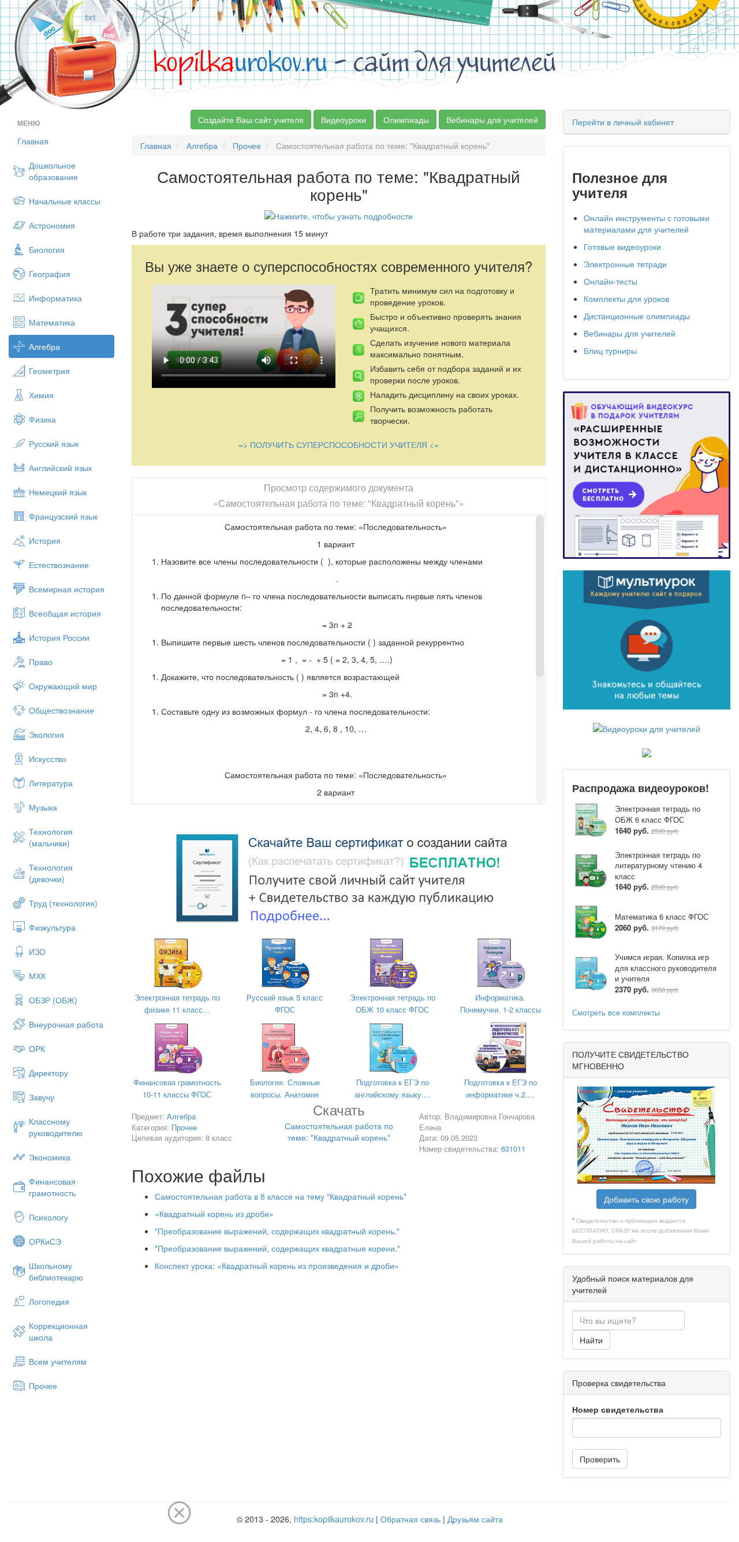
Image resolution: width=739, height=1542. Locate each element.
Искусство (47, 758)
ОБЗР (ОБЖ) (53, 1000)
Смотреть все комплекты (616, 1012)
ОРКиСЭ (45, 1241)
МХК (37, 975)
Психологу (48, 1217)
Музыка (43, 807)
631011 (513, 1148)
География (49, 273)
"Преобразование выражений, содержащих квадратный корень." (277, 1231)
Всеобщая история (65, 613)
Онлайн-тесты (610, 281)
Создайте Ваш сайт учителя (251, 119)
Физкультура (52, 927)
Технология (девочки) (51, 872)
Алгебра (44, 346)
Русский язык (54, 443)
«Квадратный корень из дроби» (214, 1213)
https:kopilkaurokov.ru (334, 1519)
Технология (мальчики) (51, 837)
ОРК (37, 1048)
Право (41, 661)
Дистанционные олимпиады (637, 316)
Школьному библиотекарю (56, 1271)
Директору (48, 1072)
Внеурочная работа (66, 1024)
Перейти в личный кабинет (623, 122)
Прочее (43, 1385)
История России (59, 637)
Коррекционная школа (58, 1331)
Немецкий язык (58, 492)
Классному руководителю (56, 1126)
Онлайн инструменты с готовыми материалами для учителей (647, 223)
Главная (32, 141)
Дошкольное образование (53, 170)
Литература (51, 783)
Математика (52, 322)
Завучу (41, 1097)
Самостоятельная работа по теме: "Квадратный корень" (339, 1124)
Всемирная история (66, 589)
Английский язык (60, 467)
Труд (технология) (63, 903)
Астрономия (52, 225)
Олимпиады (406, 119)
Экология (46, 734)
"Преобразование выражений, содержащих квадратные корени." (277, 1248)
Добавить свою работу (646, 1199)
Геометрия (49, 370)
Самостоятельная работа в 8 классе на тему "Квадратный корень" (280, 1196)
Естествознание (59, 564)
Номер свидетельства (617, 1409)
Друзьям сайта (475, 1519)
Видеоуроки (343, 119)
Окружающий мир (63, 686)
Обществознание (61, 710)
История (45, 540)
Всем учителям (58, 1361)
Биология (47, 249)
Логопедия (49, 1301)
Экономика (49, 1157)
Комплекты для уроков (626, 298)
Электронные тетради (625, 264)
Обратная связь (410, 1519)
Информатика (55, 298)
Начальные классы (64, 201)
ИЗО (37, 951)
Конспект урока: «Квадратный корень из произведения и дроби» (277, 1265)
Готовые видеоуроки (622, 246)
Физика (42, 419)
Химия (41, 395)
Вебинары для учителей (492, 119)
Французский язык (63, 516)
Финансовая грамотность (52, 1186)
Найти (591, 1340)
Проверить (600, 1459)
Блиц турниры (610, 350)
